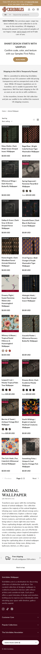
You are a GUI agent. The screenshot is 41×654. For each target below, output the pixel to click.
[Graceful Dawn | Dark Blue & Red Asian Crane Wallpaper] (30, 208)
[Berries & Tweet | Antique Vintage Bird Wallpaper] (10, 407)
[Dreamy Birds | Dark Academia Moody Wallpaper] (30, 368)
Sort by (4, 118)
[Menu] (38, 9)
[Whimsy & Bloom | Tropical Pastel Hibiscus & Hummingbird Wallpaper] (10, 323)
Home (4, 111)
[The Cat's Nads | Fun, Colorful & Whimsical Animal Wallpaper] (10, 446)
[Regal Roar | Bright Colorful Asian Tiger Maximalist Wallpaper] (30, 134)
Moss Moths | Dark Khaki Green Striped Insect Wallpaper (10, 148)
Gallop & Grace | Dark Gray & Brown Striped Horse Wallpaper (10, 224)
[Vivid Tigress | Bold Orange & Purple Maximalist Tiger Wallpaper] (30, 245)
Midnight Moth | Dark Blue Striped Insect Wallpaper (29, 298)
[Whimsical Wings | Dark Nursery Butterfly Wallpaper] (10, 169)
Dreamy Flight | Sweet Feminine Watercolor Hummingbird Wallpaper (8, 300)
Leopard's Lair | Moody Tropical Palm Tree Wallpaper (10, 382)
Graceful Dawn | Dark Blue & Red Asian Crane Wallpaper (30, 223)
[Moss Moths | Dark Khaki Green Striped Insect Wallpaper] (10, 134)
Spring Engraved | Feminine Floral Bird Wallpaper (30, 183)
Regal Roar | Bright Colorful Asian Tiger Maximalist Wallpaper (30, 149)
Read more (20, 59)
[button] (33, 9)
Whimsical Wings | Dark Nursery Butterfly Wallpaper (9, 183)
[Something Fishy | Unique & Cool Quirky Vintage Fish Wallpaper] (30, 446)
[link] (8, 478)
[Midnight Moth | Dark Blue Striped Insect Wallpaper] (30, 283)
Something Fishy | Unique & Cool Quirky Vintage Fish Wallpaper (30, 462)
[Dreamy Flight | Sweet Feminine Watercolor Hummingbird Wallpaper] (10, 283)
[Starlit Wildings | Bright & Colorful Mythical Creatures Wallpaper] (30, 407)
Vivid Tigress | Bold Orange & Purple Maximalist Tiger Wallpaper (29, 262)
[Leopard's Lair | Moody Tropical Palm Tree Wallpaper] (10, 368)
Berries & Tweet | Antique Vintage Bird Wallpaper (10, 422)
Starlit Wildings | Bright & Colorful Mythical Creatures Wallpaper (30, 423)
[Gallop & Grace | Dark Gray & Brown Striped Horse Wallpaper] (10, 208)
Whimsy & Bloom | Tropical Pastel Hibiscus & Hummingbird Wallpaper (9, 340)
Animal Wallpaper (13, 111)
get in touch (22, 32)
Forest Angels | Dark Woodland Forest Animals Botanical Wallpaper (10, 262)
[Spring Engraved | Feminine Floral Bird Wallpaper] (30, 169)
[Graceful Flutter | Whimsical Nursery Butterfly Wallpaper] (30, 323)
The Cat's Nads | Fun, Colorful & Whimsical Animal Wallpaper (10, 461)
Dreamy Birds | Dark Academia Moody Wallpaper (30, 382)
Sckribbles (10, 649)
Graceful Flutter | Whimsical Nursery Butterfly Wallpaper (30, 338)
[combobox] (20, 14)
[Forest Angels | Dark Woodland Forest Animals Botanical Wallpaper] (10, 245)
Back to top (20, 567)
